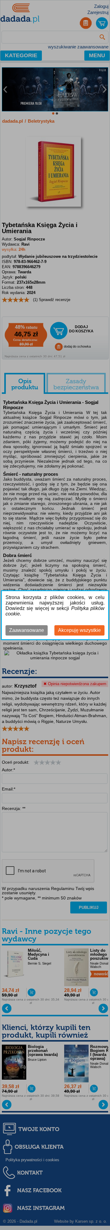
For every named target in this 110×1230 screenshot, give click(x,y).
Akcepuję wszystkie (79, 630)
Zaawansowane (26, 630)
